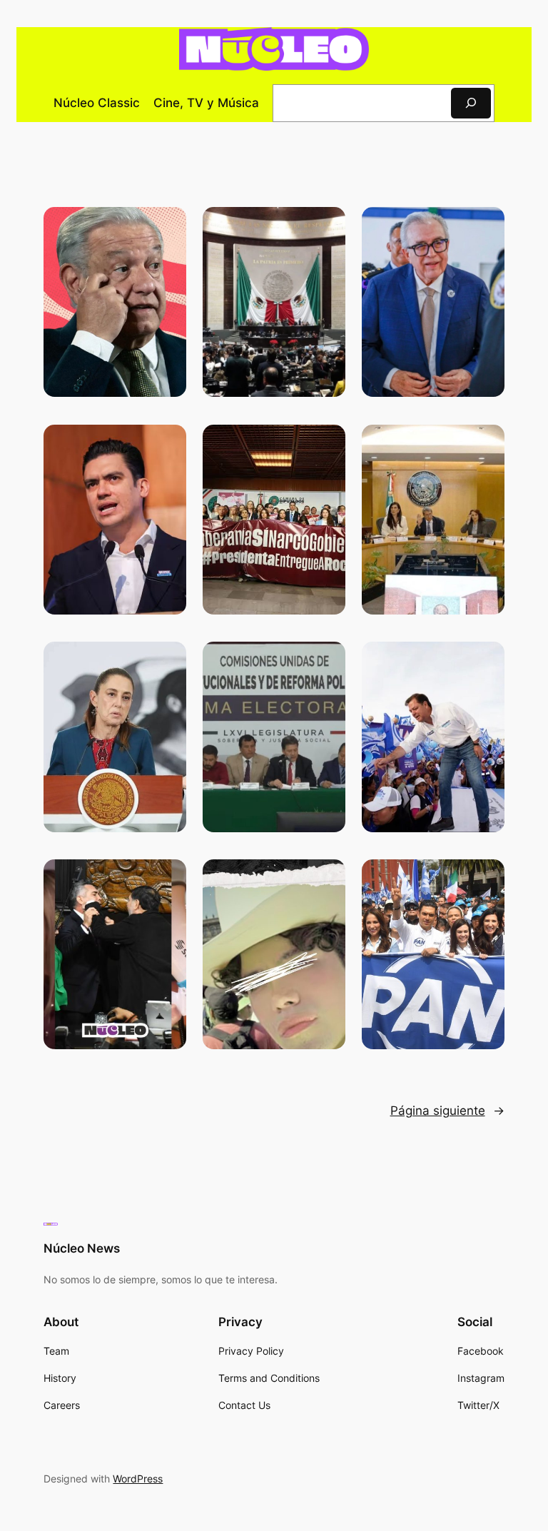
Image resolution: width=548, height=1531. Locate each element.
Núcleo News (82, 1248)
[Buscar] (471, 103)
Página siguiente (447, 1110)
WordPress (138, 1478)
